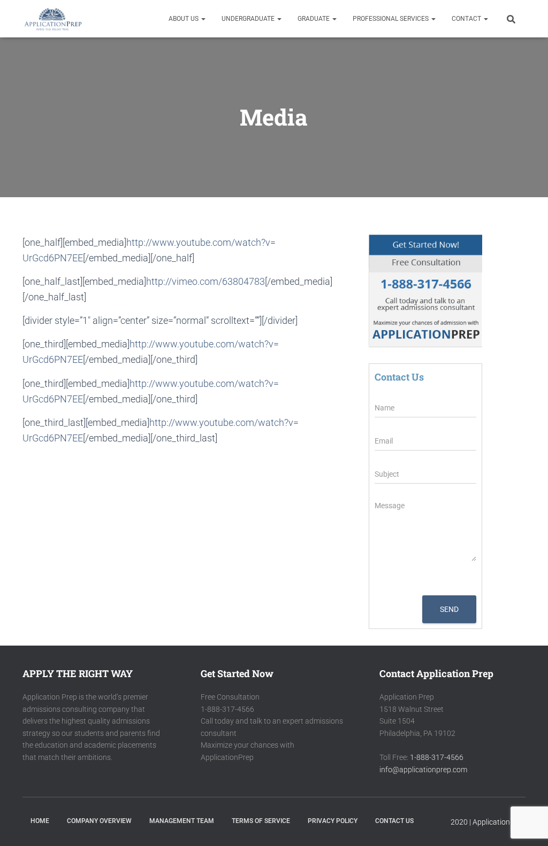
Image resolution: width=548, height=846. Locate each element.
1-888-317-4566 (436, 757)
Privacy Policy (332, 821)
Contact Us (394, 821)
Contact (467, 18)
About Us (184, 18)
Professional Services (391, 18)
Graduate (314, 18)
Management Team (181, 821)
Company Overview (99, 821)
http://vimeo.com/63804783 (205, 281)
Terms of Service (261, 821)
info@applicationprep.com (423, 769)
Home (40, 821)
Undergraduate (249, 18)
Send (449, 609)
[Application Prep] (53, 18)
